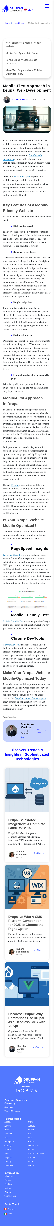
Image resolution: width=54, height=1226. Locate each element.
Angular (31, 1125)
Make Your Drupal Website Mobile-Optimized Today (24, 72)
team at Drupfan (22, 176)
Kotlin (31, 1141)
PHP (6, 1153)
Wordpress (9, 1141)
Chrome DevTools (12, 644)
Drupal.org (36, 1090)
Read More (39, 731)
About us (8, 1175)
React (6, 1129)
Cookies (8, 1183)
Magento (8, 1157)
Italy (10, 1213)
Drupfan (15, 484)
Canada (11, 1209)
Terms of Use (10, 1195)
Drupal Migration (12, 1111)
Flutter (31, 1149)
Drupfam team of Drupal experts (30, 698)
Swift (30, 1161)
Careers (7, 1179)
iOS (30, 1133)
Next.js (31, 1165)
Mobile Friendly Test (13, 621)
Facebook (27, 1090)
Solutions (8, 1107)
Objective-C (33, 1145)
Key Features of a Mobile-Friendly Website (23, 45)
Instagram (31, 1090)
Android (31, 1157)
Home (7, 22)
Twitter (22, 1090)
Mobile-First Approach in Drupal (22, 53)
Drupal (7, 1121)
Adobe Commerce (36, 1153)
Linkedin (18, 1090)
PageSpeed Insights (12, 554)
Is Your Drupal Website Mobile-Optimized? (22, 62)
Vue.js (7, 1137)
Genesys (8, 1145)
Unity (30, 1121)
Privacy (7, 1191)
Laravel (7, 1125)
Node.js (7, 1149)
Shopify (7, 1161)
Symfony (8, 1133)
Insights (7, 1187)
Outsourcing (9, 1103)
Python (31, 1129)
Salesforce (8, 1165)
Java (30, 1137)
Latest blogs (19, 22)
